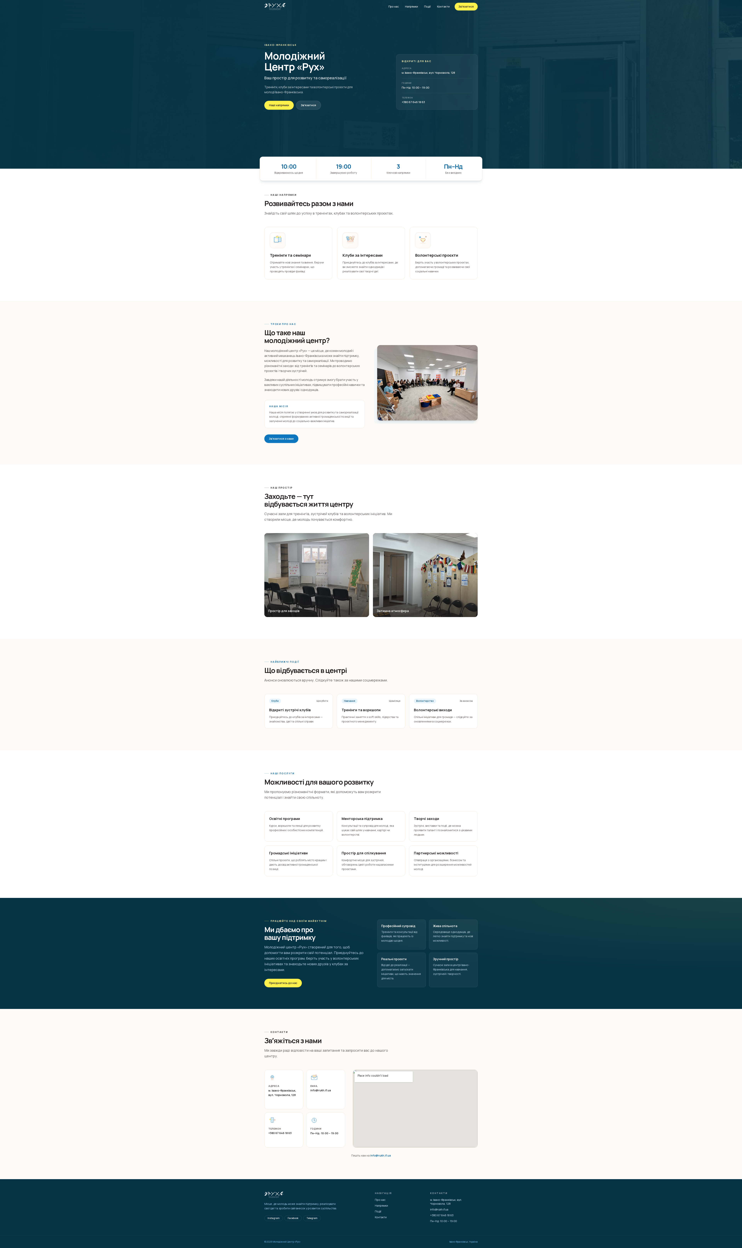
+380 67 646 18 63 (413, 102)
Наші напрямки (279, 105)
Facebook (293, 1218)
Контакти (443, 6)
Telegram (311, 1218)
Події (427, 6)
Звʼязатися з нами (281, 438)
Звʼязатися (466, 6)
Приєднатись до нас (283, 983)
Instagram (274, 1218)
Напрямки (411, 6)
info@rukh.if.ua (320, 1090)
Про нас (393, 6)
